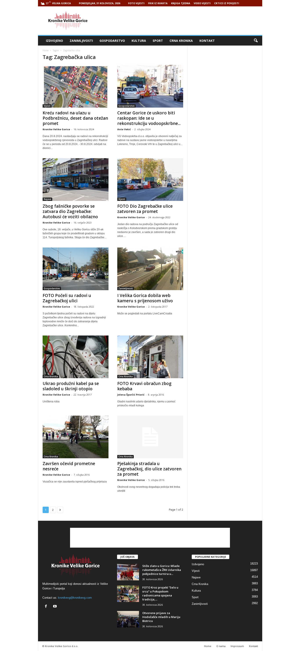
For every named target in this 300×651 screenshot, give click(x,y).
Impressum (237, 646)
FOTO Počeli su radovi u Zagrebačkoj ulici (67, 298)
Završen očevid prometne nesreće (69, 466)
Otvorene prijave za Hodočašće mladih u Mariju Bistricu (161, 617)
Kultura (139, 41)
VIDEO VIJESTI (202, 3)
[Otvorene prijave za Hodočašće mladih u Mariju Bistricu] (128, 619)
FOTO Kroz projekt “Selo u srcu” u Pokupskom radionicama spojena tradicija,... (160, 593)
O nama (221, 646)
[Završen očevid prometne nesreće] (75, 437)
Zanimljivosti (81, 41)
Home (46, 50)
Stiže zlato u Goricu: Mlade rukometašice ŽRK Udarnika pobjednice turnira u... (161, 570)
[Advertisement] (182, 21)
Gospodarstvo (112, 41)
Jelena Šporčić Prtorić (131, 394)
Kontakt (207, 41)
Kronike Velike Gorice (56, 129)
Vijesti (47, 105)
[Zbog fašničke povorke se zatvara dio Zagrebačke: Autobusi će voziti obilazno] (75, 179)
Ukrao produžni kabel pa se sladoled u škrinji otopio (71, 386)
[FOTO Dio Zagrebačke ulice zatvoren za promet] (150, 179)
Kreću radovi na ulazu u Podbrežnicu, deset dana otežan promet (75, 118)
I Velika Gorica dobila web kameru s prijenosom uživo (145, 298)
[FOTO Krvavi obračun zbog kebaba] (150, 357)
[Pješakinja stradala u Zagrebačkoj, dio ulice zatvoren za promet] (150, 437)
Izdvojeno (54, 41)
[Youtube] (55, 606)
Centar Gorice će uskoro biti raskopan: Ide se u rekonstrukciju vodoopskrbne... (149, 118)
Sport (158, 41)
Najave (47, 199)
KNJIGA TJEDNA (180, 3)
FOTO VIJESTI (136, 3)
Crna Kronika (181, 41)
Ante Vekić (124, 129)
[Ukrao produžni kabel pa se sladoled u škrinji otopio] (75, 357)
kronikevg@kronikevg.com (75, 597)
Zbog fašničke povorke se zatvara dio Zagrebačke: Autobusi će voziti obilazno (70, 211)
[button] (255, 41)
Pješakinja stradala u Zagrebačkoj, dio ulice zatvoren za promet (149, 469)
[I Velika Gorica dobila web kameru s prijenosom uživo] (150, 269)
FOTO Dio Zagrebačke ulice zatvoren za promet (145, 208)
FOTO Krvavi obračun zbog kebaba (144, 386)
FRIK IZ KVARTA (158, 3)
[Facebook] (46, 606)
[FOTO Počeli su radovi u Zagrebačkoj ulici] (75, 269)
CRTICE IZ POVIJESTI (226, 3)
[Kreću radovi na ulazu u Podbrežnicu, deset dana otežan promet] (75, 86)
